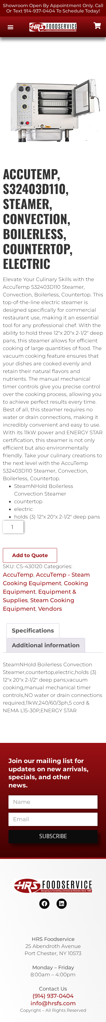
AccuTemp (18, 574)
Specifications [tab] (33, 630)
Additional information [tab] (46, 645)
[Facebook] (44, 904)
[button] (10, 26)
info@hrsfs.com (53, 1003)
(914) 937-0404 (53, 996)
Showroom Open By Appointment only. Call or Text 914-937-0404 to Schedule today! (53, 8)
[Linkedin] (62, 904)
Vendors (50, 608)
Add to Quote (30, 555)
